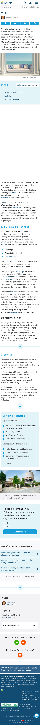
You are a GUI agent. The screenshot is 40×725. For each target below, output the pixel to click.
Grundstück (16, 207)
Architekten (5, 198)
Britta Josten (11, 602)
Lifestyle (4, 7)
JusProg (18, 710)
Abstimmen (20, 532)
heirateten (14, 292)
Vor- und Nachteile (11, 99)
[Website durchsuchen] (25, 2)
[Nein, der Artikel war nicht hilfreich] (23, 642)
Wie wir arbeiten (24, 670)
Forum (4, 668)
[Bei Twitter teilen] (15, 23)
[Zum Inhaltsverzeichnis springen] (20, 346)
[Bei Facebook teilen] (5, 23)
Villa (5, 202)
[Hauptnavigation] (36, 2)
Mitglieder (23, 668)
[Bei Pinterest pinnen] (24, 23)
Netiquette (32, 668)
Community (13, 668)
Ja (8, 523)
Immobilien (22, 7)
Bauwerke (13, 312)
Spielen (8, 276)
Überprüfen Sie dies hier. (29, 700)
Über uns (5, 670)
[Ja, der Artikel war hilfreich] (16, 642)
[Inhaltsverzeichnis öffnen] (36, 715)
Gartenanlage (18, 271)
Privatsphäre (29, 716)
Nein (9, 526)
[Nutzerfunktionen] (30, 2)
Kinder (17, 276)
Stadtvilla (7, 96)
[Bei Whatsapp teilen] (34, 23)
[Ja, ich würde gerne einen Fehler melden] (20, 655)
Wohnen (12, 7)
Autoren (13, 670)
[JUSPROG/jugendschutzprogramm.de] (9, 705)
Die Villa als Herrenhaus (13, 92)
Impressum (9, 716)
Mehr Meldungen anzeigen (20, 576)
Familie (4, 244)
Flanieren (8, 279)
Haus (14, 192)
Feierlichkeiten (10, 256)
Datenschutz (19, 716)
